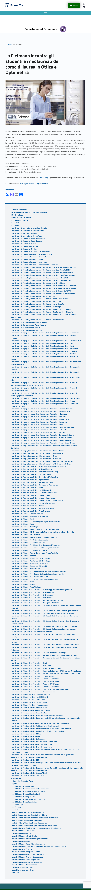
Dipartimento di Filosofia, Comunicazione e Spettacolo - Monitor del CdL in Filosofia (42, 312)
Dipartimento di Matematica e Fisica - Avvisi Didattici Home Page (34, 472)
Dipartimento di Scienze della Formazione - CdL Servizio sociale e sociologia (38, 652)
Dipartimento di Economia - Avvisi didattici (26, 241)
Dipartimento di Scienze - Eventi (22, 524)
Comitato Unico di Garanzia (21, 217)
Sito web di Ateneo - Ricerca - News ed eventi (27, 857)
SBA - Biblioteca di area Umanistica (24, 802)
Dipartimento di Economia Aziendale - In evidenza (29, 262)
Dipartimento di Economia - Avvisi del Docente (28, 238)
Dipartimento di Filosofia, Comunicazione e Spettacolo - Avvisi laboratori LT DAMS (41, 291)
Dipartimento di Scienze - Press (22, 582)
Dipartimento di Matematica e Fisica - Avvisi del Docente (31, 469)
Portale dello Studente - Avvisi (22, 781)
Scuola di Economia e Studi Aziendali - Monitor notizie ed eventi (34, 817)
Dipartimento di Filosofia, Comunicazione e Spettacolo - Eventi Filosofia (37, 304)
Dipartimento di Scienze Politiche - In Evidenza (28, 700)
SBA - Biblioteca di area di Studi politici (25, 794)
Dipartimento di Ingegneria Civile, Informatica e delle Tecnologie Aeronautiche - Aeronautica (45, 333)
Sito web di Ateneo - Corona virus (23, 831)
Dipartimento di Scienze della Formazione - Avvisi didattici (32, 592)
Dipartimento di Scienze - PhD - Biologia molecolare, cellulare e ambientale (38, 571)
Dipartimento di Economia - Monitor (24, 249)
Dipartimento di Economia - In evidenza (25, 246)
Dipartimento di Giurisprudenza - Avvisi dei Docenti (29, 322)
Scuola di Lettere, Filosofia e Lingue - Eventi (27, 820)
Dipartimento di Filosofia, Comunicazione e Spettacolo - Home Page (36, 306)
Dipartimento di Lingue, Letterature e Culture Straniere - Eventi (34, 456)
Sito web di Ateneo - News (20, 841)
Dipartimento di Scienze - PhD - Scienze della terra (29, 576)
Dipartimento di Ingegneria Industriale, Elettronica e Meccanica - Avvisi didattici (40, 411)
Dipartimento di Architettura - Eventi (24, 233)
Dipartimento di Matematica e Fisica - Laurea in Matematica (33, 498)
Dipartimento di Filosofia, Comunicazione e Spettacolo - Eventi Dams (36, 301)
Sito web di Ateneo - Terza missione (24, 865)
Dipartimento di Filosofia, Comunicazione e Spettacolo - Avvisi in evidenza (38, 283)
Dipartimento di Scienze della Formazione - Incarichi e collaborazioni (36, 668)
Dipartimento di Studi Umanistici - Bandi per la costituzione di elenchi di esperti (40, 723)
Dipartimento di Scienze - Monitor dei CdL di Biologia (30, 558)
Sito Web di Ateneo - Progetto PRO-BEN (25, 852)
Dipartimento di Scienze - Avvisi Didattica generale (29, 516)
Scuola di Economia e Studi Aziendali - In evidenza (29, 815)
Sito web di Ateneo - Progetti (21, 849)
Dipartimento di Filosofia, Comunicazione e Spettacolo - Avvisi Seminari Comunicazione (43, 293)
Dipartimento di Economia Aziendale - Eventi (27, 259)
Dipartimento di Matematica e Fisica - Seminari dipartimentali (33, 508)
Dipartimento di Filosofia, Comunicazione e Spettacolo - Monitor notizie (37, 320)
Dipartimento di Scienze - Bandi (22, 519)
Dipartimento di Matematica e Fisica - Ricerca (27, 506)
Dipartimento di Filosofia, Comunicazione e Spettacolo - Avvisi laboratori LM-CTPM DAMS (44, 285)
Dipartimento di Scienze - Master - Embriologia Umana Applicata (34, 553)
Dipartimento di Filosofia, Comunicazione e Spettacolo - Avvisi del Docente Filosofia (42, 272)
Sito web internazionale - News (22, 870)
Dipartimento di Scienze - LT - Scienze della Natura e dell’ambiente (35, 545)
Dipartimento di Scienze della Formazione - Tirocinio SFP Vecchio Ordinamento (40, 689)
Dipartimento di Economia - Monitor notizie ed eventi (30, 251)
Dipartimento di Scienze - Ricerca (23, 584)
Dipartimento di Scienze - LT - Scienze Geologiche (29, 550)
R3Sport (14, 783)
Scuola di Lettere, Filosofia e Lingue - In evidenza (29, 823)
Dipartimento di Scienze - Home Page (24, 527)
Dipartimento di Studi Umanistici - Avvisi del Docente (30, 710)
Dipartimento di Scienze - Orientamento (25, 569)
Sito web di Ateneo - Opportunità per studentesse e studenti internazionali (38, 846)
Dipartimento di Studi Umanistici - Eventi (26, 736)
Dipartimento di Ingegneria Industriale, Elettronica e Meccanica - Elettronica (39, 422)
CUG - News (15, 225)
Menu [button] (75, 5)
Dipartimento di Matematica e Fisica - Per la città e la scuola (33, 503)
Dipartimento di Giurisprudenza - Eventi (25, 327)
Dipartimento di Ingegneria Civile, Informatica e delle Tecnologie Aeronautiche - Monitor (43, 354)
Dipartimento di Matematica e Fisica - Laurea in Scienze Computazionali (37, 500)
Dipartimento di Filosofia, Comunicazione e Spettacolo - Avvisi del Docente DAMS (41, 270)
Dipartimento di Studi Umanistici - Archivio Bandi (29, 707)
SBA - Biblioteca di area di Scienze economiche (28, 791)
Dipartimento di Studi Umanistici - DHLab (26, 734)
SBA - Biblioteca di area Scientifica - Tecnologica (28, 799)
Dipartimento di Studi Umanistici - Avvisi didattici (29, 713)
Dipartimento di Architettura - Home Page (26, 236)
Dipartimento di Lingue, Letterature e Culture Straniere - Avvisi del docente (38, 451)
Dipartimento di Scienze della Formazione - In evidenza (31, 666)
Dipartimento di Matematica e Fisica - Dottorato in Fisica (32, 482)
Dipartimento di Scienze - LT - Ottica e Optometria (29, 540)
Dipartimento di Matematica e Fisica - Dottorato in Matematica (34, 485)
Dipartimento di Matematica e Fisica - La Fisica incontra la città (34, 493)
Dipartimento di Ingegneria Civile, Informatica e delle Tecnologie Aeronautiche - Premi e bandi (45, 398)
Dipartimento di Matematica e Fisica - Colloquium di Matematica (34, 477)
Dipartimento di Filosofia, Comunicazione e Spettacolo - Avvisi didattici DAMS (39, 278)
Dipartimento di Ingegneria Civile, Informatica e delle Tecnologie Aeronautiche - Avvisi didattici (46, 341)
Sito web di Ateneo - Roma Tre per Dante (26, 859)
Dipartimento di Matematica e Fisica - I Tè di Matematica (31, 490)
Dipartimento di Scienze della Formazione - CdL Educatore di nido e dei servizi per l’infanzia (44, 610)
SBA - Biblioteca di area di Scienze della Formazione (30, 789)
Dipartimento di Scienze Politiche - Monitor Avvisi (29, 702)
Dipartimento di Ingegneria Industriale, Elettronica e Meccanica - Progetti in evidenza (42, 440)
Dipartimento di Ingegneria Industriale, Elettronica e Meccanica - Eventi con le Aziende (42, 427)
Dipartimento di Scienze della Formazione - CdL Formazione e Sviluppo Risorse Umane (42, 613)
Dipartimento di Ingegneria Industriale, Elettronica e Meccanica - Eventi (37, 424)
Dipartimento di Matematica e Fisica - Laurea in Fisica (30, 495)
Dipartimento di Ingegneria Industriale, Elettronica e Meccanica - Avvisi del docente (41, 409)
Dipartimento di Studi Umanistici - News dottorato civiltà (32, 744)
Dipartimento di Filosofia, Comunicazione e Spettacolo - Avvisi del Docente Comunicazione (44, 267)
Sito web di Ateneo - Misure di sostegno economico (29, 838)
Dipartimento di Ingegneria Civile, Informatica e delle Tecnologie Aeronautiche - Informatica (44, 351)
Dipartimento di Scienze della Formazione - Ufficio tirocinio (33, 692)
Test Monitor (15, 873)
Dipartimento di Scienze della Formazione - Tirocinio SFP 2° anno (35, 679)
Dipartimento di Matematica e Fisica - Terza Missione (30, 511)
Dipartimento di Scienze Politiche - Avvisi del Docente (30, 694)
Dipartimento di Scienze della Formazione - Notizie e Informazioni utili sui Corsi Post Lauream (45, 673)
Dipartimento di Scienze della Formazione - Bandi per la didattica (35, 603)
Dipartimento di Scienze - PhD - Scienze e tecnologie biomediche (34, 579)
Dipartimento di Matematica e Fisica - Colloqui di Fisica (31, 474)
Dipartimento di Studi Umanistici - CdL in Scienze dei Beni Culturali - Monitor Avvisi (41, 728)
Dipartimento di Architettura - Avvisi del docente (29, 228)
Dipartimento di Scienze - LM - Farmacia (25, 534)
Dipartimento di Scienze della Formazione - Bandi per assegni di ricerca (37, 600)
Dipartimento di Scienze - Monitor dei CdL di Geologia (30, 561)
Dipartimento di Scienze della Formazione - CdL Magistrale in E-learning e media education (44, 626)
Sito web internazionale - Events (23, 867)
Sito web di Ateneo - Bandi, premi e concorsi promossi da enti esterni (36, 828)
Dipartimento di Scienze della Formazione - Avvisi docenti (32, 595)
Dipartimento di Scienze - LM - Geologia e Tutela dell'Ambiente (34, 537)
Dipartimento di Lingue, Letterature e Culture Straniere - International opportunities (42, 461)
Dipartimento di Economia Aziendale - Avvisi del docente (31, 254)
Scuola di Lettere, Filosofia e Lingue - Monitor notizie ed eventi (34, 825)
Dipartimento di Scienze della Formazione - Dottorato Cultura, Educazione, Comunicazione (44, 655)
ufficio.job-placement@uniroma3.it (34, 183)
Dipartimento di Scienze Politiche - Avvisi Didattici (29, 697)
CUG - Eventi (15, 223)
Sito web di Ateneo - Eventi (21, 833)
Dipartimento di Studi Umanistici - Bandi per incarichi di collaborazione (37, 715)
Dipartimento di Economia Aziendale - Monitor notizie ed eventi (34, 265)
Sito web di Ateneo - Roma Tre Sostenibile (26, 862)
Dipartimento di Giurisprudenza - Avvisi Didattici (28, 325)
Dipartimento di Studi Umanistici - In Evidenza (28, 739)
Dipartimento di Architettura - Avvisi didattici (28, 231)
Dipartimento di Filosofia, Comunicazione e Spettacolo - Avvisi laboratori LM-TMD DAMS (43, 288)
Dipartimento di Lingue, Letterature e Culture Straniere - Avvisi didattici (37, 453)
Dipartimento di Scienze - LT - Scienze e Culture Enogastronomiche (35, 548)
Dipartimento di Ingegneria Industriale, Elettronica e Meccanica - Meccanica (38, 432)
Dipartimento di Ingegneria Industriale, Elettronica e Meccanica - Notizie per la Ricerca (42, 435)
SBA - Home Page (17, 804)
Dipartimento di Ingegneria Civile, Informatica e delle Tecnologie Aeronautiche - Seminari (43, 401)
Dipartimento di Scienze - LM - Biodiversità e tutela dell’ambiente (35, 529)
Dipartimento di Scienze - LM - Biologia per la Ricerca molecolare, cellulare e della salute (43, 532)
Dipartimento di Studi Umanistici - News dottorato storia (32, 747)
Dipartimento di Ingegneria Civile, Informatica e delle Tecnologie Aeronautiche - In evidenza (44, 348)
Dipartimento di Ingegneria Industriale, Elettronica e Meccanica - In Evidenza (39, 414)
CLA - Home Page (17, 215)
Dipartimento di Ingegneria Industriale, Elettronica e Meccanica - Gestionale (39, 430)
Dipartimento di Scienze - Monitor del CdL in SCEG (29, 566)
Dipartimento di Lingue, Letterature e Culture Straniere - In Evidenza (36, 458)
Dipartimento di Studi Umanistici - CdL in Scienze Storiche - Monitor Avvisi (38, 731)
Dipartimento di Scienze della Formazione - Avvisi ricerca (31, 597)
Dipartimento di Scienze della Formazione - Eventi (29, 663)
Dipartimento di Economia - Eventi (23, 244)
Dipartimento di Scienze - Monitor (23, 555)
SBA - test (14, 810)
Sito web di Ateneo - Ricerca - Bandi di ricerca (27, 854)
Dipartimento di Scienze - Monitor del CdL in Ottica (29, 563)
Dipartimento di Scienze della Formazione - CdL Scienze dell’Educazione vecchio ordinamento (45, 645)
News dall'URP (16, 778)
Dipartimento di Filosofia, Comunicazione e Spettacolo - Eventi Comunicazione (40, 299)
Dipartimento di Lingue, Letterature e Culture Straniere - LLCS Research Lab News (41, 464)
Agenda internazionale (19, 210)
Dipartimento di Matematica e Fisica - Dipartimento (30, 479)
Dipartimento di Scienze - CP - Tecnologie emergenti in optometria (35, 521)
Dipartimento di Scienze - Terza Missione (26, 587)
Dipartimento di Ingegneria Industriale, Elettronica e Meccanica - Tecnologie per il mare (43, 443)
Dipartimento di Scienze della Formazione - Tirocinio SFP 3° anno (35, 681)
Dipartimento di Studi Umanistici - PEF (25, 760)
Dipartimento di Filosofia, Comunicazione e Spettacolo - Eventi (34, 296)
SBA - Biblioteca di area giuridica (23, 797)
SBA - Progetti (16, 807)
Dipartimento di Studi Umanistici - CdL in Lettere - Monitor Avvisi (35, 726)
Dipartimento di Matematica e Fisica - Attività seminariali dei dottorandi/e (38, 466)
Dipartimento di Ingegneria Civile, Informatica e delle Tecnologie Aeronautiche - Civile (42, 343)
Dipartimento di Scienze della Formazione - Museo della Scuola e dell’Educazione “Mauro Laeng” (46, 671)
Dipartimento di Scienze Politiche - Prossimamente (29, 705)
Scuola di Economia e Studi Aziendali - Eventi (27, 812)
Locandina (9, 189)
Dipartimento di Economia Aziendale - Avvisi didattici (30, 257)
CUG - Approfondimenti (19, 220)
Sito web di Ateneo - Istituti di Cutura (24, 836)
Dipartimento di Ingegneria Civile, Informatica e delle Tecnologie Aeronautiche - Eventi (42, 346)
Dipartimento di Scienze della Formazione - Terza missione (32, 676)
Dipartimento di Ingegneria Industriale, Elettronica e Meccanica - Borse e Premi (40, 419)
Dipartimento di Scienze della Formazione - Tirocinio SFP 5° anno (35, 687)
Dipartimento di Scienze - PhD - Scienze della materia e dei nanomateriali (37, 574)
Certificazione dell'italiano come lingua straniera (29, 212)
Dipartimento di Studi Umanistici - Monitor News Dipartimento (34, 741)
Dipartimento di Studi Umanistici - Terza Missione (29, 776)
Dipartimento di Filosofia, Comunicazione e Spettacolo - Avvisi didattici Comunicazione (43, 275)
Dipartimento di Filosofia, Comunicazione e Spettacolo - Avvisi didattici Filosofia (41, 280)
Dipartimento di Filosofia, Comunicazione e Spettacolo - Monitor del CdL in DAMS (41, 309)
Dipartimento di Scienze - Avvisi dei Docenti (27, 514)
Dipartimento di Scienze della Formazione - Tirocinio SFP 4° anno (35, 684)
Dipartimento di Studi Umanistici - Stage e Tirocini (29, 773)
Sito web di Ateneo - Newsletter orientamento (28, 844)
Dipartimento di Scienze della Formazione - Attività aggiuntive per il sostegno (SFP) (41, 590)
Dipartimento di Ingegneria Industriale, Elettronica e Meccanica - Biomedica (38, 417)
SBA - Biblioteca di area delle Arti (23, 786)
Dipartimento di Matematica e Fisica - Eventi (27, 487)
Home (10, 44)
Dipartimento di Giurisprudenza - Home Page (27, 330)
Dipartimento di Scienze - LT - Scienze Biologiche (28, 542)
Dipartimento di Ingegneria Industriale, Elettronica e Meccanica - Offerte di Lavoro (41, 437)
